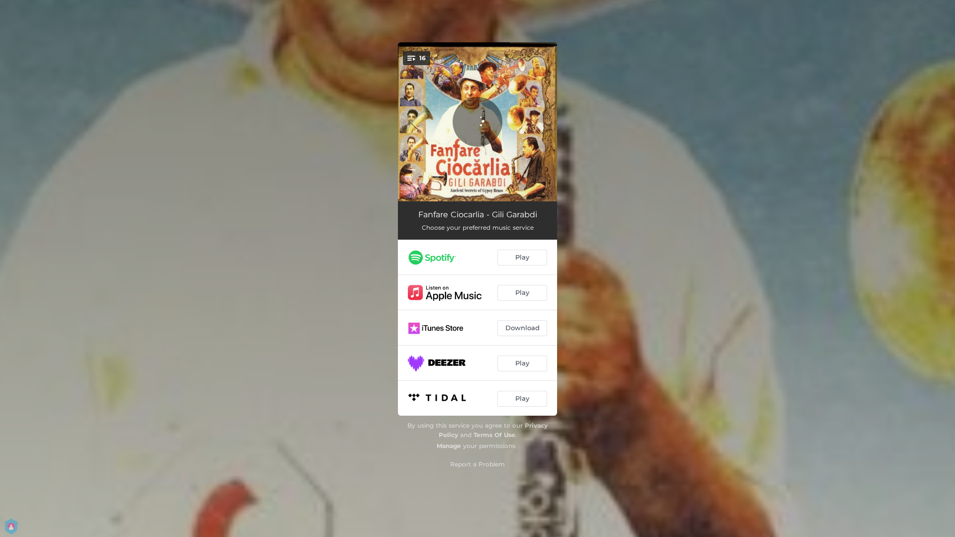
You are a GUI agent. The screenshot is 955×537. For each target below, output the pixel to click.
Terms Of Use (494, 435)
